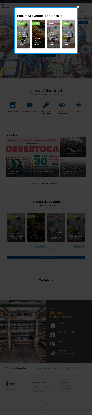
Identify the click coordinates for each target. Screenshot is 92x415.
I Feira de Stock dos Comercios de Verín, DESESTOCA (54, 41)
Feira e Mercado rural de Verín (22, 42)
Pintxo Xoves (36, 44)
